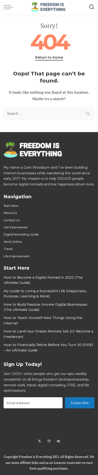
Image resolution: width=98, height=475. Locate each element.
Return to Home (49, 57)
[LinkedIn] (58, 441)
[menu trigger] (9, 7)
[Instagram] (49, 441)
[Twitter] (39, 441)
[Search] (91, 7)
